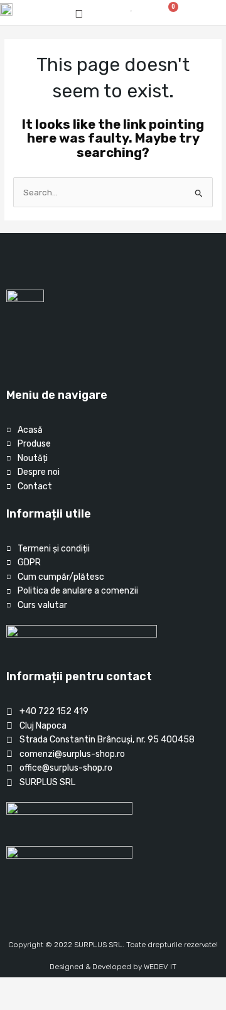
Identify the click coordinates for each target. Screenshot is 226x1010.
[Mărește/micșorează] (12, 987)
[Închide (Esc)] (93, 987)
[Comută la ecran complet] (39, 987)
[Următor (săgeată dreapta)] (39, 1003)
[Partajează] (66, 987)
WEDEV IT (160, 966)
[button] (203, 13)
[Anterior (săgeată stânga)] (12, 1003)
